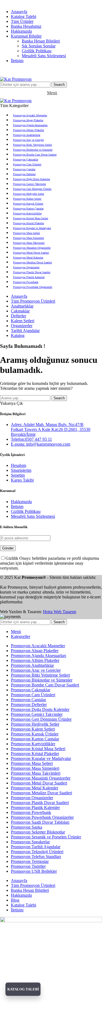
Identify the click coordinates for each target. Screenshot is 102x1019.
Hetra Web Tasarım (59, 611)
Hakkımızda (21, 501)
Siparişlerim (21, 470)
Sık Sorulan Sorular (38, 46)
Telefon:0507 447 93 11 (31, 439)
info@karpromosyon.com (22, 2)
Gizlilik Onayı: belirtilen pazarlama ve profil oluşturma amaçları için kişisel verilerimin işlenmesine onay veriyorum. (49, 563)
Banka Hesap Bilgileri (41, 41)
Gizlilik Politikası (36, 50)
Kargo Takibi (22, 480)
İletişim (17, 506)
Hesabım (18, 465)
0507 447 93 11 (74, 70)
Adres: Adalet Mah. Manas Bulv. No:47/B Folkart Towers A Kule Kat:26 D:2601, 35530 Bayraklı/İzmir (50, 429)
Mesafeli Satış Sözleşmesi (44, 55)
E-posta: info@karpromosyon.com (40, 444)
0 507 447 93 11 (61, 2)
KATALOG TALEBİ (23, 989)
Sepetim (18, 475)
